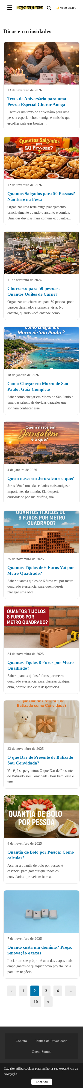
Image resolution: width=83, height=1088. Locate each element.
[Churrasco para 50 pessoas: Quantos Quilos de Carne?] (41, 253)
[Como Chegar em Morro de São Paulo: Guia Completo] (41, 348)
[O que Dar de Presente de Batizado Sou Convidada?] (41, 721)
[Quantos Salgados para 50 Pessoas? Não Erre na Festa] (41, 158)
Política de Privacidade (51, 1041)
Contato (21, 1041)
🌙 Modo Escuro (66, 7)
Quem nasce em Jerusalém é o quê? (40, 478)
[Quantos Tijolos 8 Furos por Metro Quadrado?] (41, 627)
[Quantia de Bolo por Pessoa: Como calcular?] (41, 816)
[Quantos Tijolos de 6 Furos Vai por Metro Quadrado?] (41, 532)
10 (36, 1001)
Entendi (42, 1082)
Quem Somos (41, 1051)
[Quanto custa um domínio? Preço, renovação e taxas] (41, 915)
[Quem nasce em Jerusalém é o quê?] (41, 443)
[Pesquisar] (49, 8)
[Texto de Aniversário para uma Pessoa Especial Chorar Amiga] (41, 63)
